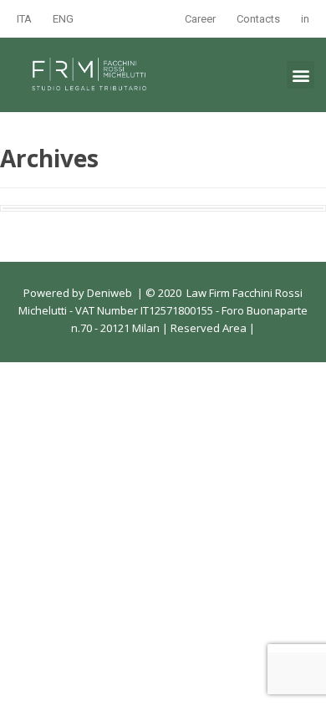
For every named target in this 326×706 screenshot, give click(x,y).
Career (200, 19)
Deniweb (109, 292)
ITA (24, 19)
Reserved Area (207, 327)
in (305, 19)
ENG (63, 19)
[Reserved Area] (248, 327)
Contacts (258, 19)
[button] (300, 75)
